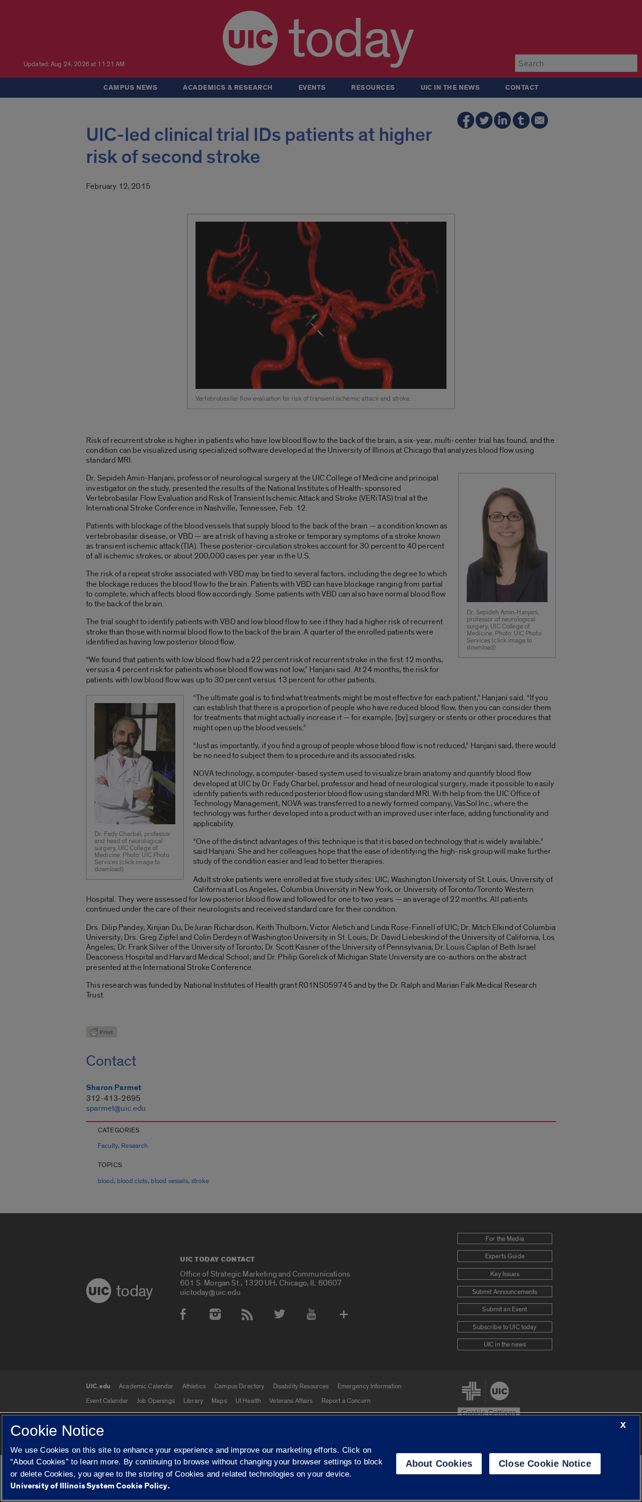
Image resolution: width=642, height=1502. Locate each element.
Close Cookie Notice (545, 1463)
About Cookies (439, 1463)
